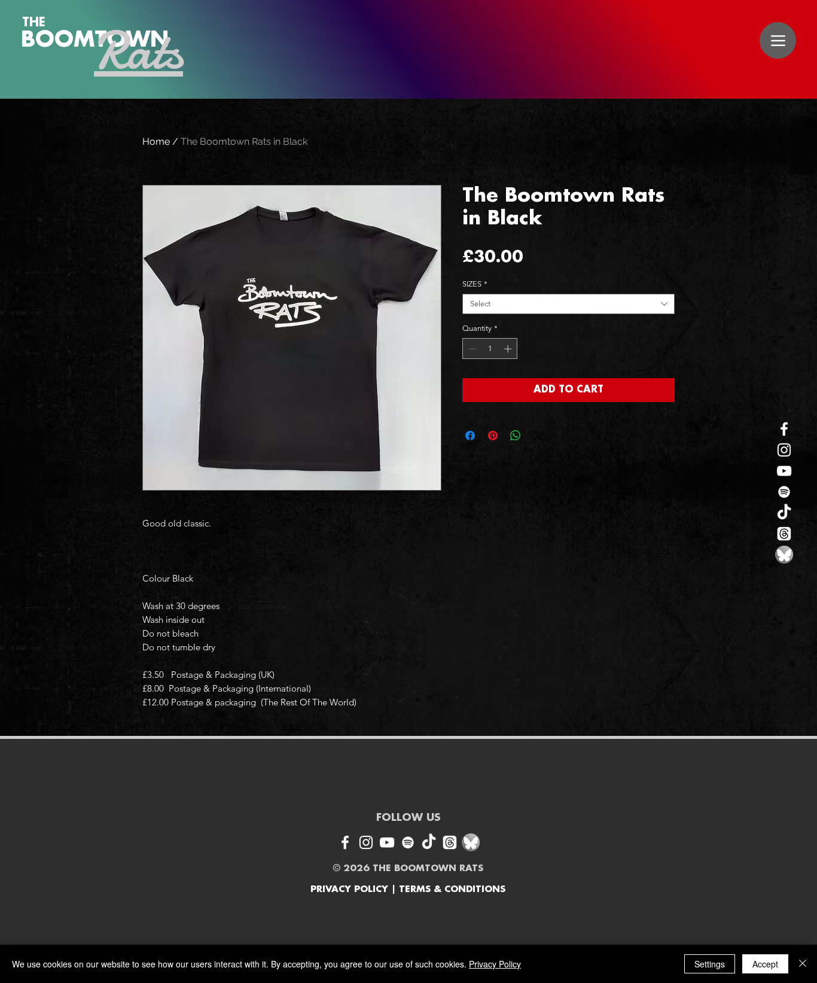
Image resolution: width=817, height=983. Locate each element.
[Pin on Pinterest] (493, 435)
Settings (709, 964)
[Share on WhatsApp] (515, 435)
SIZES (474, 283)
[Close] (802, 963)
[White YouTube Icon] (387, 842)
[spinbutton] (490, 349)
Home (156, 141)
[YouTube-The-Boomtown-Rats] (784, 471)
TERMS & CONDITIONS (452, 889)
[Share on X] (538, 435)
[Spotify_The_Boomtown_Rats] (784, 492)
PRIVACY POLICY (349, 889)
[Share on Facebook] (470, 435)
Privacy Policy (495, 964)
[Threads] (784, 534)
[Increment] (509, 349)
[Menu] (778, 40)
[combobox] (568, 304)
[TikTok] (784, 513)
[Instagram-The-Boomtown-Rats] (784, 450)
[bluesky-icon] (784, 555)
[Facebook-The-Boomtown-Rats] (784, 429)
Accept (765, 964)
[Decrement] (471, 349)
